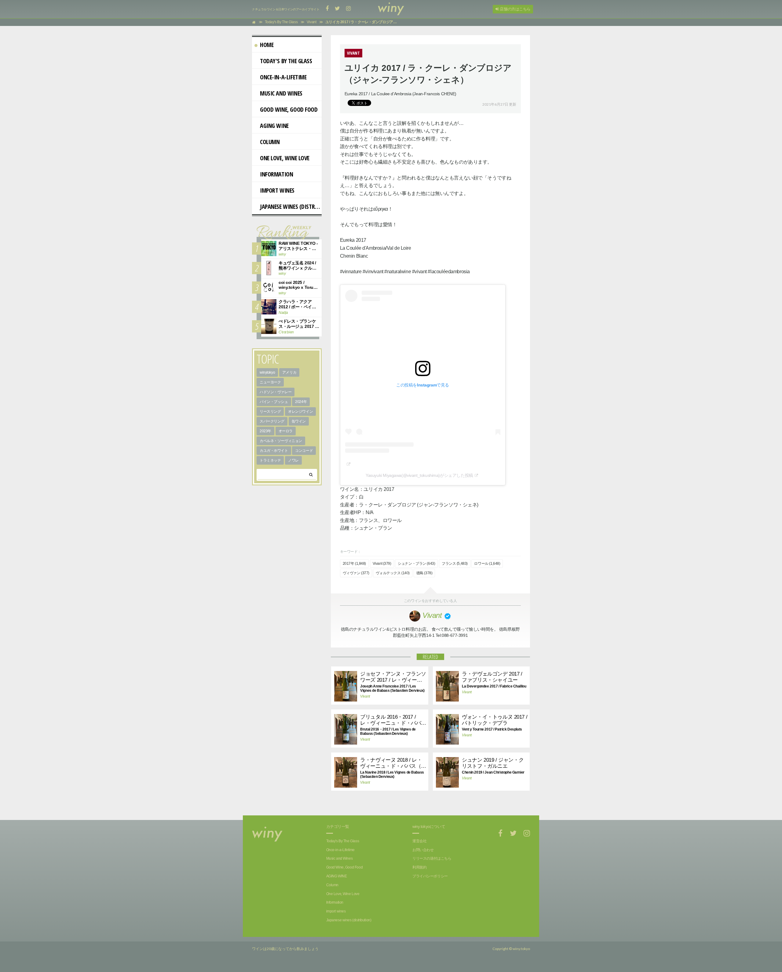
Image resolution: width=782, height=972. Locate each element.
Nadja (283, 312)
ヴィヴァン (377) (356, 573)
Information (276, 174)
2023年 (265, 431)
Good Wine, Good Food (289, 109)
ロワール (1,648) (487, 563)
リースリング (270, 411)
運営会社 (419, 841)
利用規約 (419, 867)
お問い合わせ (422, 850)
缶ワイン (299, 421)
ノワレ (293, 460)
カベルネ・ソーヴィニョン (281, 441)
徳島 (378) (424, 573)
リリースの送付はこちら (431, 858)
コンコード (304, 450)
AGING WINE (274, 126)
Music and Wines (281, 93)
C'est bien (286, 332)
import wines (277, 190)
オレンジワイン (300, 411)
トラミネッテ (270, 460)
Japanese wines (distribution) (291, 206)
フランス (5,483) (455, 563)
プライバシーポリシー (430, 876)
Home (266, 45)
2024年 (301, 402)
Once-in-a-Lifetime (283, 77)
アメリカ (289, 372)
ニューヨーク (270, 382)
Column (270, 142)
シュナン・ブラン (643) (416, 563)
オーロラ (286, 431)
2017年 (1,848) (354, 563)
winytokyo (267, 372)
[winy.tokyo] (391, 9)
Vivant (365, 696)
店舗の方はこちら (515, 9)
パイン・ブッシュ (274, 402)
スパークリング (272, 421)
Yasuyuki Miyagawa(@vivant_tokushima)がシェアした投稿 (419, 475)
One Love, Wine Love (284, 158)
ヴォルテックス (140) (393, 573)
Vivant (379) (382, 563)
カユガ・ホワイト (274, 450)
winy (282, 254)
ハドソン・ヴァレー (275, 392)
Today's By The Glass (286, 61)
